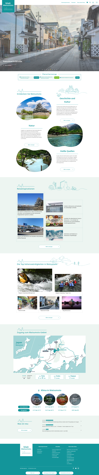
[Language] (93, 2)
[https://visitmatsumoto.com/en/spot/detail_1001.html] (72, 304)
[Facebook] (73, 468)
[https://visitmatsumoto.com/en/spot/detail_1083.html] (27, 304)
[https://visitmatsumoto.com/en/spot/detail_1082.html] (49, 304)
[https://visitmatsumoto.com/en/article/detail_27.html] (64, 207)
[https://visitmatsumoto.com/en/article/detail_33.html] (30, 229)
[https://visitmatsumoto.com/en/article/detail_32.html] (64, 235)
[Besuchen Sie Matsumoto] (26, 450)
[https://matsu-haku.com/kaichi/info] (29, 77)
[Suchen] (90, 2)
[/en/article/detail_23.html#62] (49, 402)
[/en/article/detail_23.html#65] (75, 402)
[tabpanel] (49, 38)
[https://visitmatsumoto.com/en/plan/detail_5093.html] (68, 284)
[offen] (49, 77)
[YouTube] (75, 468)
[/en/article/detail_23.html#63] (62, 402)
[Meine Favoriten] (87, 2)
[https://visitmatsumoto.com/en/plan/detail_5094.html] (34, 281)
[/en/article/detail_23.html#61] (36, 402)
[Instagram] (78, 468)
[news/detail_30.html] (61, 421)
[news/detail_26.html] (61, 426)
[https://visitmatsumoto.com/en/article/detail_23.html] (30, 204)
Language (93, 2)
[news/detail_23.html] (61, 430)
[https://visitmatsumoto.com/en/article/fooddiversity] (64, 221)
